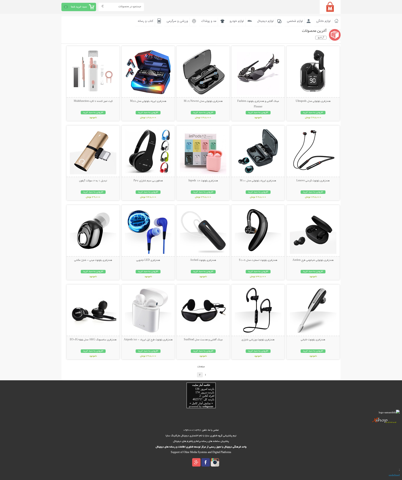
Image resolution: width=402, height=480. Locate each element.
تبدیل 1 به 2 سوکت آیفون (93, 180)
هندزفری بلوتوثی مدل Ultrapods (313, 101)
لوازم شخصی (295, 21)
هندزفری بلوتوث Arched (203, 260)
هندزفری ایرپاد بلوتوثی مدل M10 (258, 180)
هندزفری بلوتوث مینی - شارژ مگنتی (93, 260)
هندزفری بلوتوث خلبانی (313, 339)
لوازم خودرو (237, 21)
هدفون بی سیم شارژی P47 (148, 180)
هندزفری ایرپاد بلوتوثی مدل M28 (148, 101)
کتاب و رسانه (145, 21)
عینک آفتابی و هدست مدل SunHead (203, 339)
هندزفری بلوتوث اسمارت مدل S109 (258, 260)
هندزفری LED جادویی (148, 260)
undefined (394, 475)
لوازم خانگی (323, 21)
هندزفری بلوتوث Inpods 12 (203, 180)
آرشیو (321, 37)
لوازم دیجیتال (265, 21)
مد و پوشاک (208, 21)
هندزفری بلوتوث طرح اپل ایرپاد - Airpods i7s (148, 339)
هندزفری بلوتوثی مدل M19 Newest (203, 101)
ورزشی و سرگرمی (177, 21)
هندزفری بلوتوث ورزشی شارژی (258, 339)
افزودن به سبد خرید (313, 112)
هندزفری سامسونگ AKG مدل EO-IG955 (93, 339)
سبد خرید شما (79, 6)
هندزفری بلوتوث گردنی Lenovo (313, 180)
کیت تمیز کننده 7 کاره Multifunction (93, 101)
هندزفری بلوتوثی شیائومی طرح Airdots (313, 260)
